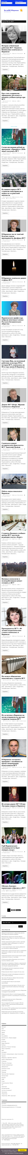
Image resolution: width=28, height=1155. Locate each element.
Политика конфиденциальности (9, 1105)
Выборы (4, 1045)
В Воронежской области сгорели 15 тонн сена (13, 971)
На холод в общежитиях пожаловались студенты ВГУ (13, 677)
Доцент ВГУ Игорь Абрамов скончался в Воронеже (13, 405)
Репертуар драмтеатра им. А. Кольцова (11, 1107)
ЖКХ (15, 680)
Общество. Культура (18, 368)
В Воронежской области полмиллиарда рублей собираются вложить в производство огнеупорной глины (14, 995)
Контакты (4, 1103)
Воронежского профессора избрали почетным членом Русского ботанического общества (12, 321)
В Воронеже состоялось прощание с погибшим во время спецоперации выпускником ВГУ (12, 762)
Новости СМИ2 (14, 126)
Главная (7, 19)
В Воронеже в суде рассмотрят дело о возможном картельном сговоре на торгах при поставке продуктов (14, 952)
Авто (3, 1028)
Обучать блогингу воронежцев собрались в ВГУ (14, 887)
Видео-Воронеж (5, 1043)
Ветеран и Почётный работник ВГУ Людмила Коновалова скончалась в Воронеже (12, 49)
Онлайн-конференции (7, 1064)
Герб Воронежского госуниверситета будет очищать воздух (11, 848)
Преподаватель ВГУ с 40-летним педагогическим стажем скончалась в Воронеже (12, 631)
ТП (2, 1084)
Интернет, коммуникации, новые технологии (12, 1054)
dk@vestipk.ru (7, 1139)
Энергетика (4, 1093)
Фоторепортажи (5, 1088)
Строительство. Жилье (7, 1083)
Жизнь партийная (6, 1048)
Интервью (4, 1052)
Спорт (3, 1081)
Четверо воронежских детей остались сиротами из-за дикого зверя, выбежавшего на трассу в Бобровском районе (13, 943)
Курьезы (4, 1055)
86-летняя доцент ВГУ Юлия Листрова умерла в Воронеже (13, 805)
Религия (4, 1077)
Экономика (4, 1092)
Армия (15, 101)
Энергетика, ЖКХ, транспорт (9, 1095)
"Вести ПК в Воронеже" (16, 1143)
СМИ (3, 1079)
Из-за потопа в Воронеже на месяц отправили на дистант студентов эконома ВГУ (13, 717)
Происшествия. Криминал (8, 1074)
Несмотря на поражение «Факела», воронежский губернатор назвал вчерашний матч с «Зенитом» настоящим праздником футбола (14, 964)
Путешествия (5, 1075)
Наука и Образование (18, 53)
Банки (3, 1034)
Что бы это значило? (7, 1090)
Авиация (4, 1026)
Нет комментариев (6, 54)
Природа (4, 1072)
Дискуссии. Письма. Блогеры (9, 1046)
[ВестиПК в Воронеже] (14, 13)
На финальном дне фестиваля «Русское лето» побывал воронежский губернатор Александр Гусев (13, 987)
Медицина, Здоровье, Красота (9, 1057)
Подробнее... (5, 69)
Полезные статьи (6, 1068)
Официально (5, 1066)
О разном (4, 1061)
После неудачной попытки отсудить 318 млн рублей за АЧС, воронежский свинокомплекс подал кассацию (12, 1004)
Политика (4, 1070)
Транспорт (4, 1086)
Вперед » (18, 910)
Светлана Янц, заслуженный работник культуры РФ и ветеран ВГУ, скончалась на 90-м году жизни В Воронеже (13, 364)
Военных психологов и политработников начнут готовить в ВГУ (12, 581)
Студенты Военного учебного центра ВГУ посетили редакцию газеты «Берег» (13, 535)
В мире (3, 1039)
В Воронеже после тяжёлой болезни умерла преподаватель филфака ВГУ (14, 236)
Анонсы (3, 1030)
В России (16, 539)
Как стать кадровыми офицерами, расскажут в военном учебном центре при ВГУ (13, 96)
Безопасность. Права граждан (9, 1037)
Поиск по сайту (6, 922)
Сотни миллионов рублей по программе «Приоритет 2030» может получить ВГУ (14, 149)
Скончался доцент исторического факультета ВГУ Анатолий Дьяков (12, 445)
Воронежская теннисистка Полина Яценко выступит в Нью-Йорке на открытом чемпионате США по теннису (13, 938)
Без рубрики (5, 1035)
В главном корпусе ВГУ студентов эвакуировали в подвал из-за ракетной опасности (12, 192)
